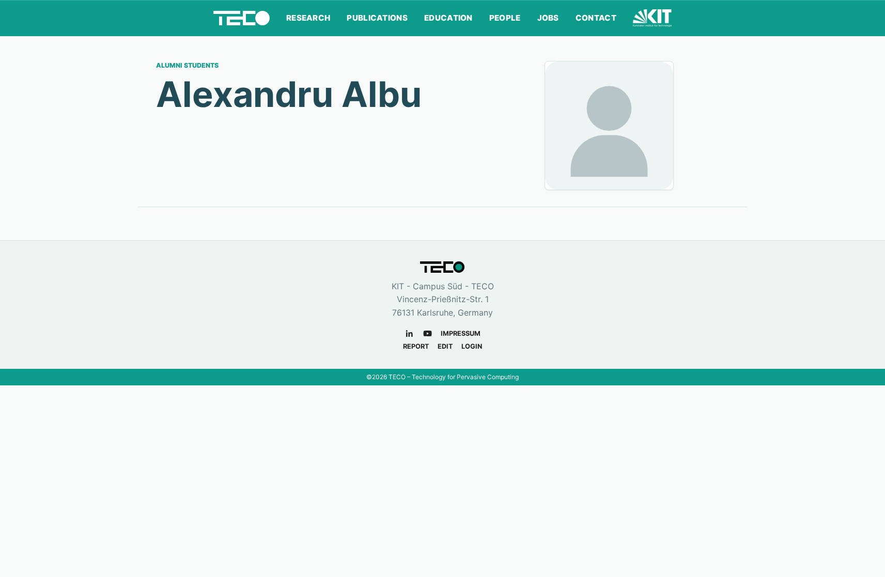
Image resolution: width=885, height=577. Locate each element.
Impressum (460, 333)
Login (471, 346)
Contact (596, 18)
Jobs (548, 18)
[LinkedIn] (409, 333)
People (505, 18)
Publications (377, 18)
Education (448, 18)
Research (308, 18)
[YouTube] (427, 333)
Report (416, 346)
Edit (445, 346)
